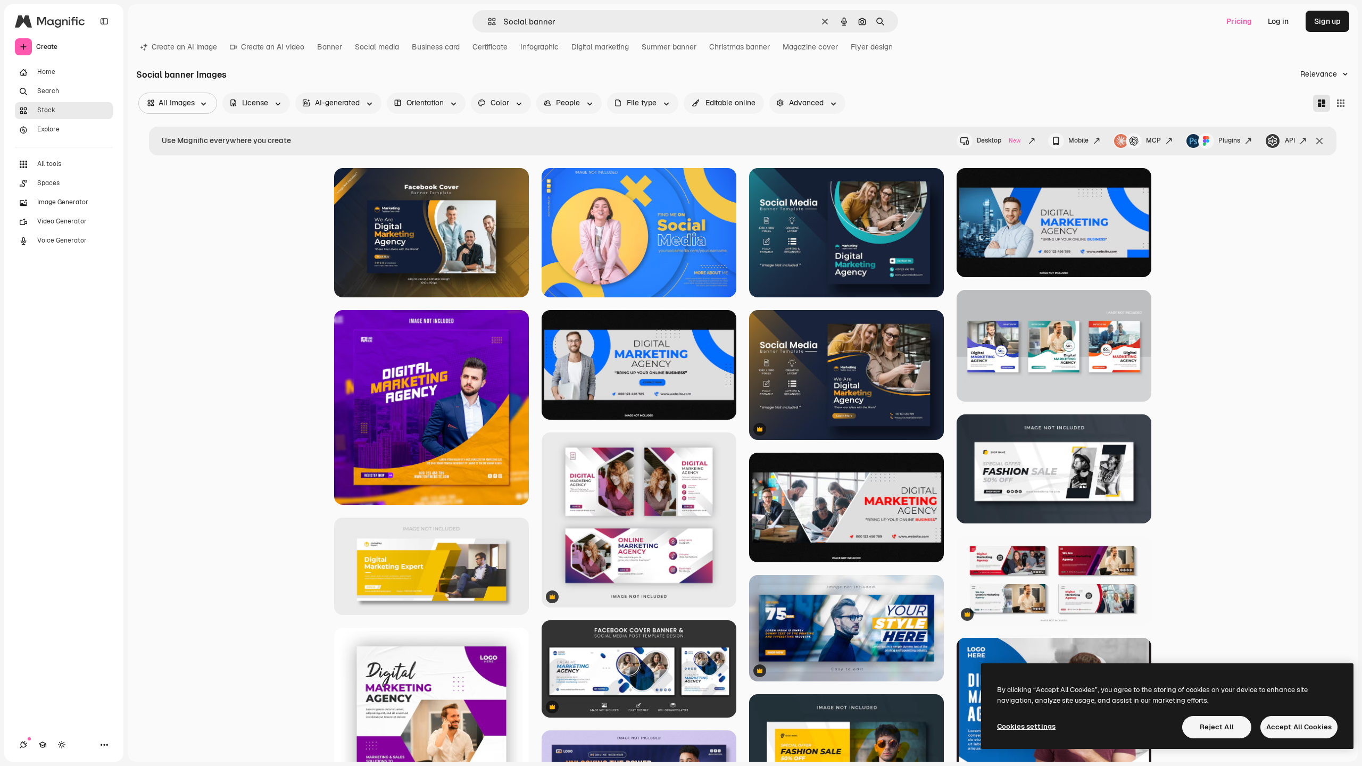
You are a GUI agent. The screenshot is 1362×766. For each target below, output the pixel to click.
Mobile (1078, 140)
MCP (1153, 140)
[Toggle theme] (61, 744)
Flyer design (872, 47)
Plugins (1229, 140)
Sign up (1327, 21)
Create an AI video (272, 47)
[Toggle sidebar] (104, 21)
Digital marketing (600, 47)
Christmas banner (739, 47)
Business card (436, 47)
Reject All (1217, 726)
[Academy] (42, 744)
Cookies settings (1026, 726)
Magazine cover (810, 47)
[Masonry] (1321, 103)
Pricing (1239, 21)
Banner (329, 47)
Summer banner (669, 47)
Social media (377, 47)
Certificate (490, 47)
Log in (1278, 21)
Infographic (539, 47)
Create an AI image (184, 47)
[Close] (1319, 141)
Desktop (998, 140)
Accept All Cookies (1299, 726)
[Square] (1340, 103)
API (1290, 140)
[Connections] (23, 744)
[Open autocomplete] (487, 22)
